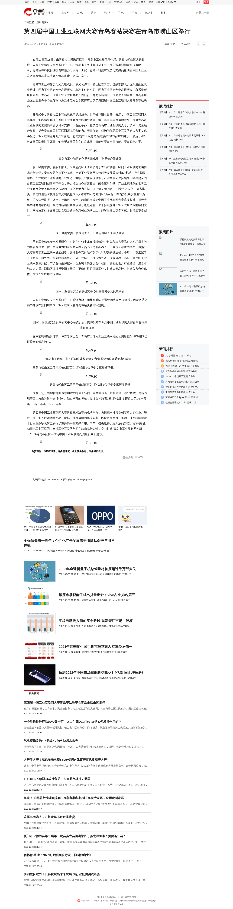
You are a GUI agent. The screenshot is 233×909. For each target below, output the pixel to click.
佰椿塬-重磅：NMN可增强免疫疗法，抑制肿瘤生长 (58, 855)
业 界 (51, 12)
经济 (79, 2)
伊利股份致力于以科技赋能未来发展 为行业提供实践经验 (62, 874)
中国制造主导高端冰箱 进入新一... (182, 392)
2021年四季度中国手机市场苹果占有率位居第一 (96, 647)
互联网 (65, 12)
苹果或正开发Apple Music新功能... (182, 397)
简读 (151, 2)
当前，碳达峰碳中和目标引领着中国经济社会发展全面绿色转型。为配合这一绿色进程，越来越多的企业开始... (85, 880)
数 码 (107, 12)
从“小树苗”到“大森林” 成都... (179, 355)
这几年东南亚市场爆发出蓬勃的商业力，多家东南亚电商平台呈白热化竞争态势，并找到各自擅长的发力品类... (85, 784)
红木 (136, 2)
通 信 (93, 12)
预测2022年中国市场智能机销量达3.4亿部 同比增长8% (101, 673)
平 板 (134, 12)
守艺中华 (118, 2)
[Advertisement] (77, 497)
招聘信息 (114, 901)
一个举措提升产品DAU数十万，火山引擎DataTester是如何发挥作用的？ (72, 721)
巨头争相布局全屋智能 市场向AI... (182, 371)
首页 (27, 2)
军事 (42, 2)
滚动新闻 (41, 22)
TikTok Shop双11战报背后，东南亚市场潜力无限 (57, 778)
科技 (64, 2)
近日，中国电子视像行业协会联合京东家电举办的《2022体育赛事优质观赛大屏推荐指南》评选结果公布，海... (86, 765)
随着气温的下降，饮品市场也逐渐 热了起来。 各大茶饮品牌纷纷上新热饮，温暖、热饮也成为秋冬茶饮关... (84, 746)
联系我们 (105, 901)
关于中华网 (86, 901)
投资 (94, 2)
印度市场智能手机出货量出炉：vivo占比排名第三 (97, 595)
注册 (198, 2)
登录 (206, 2)
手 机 (121, 12)
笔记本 (149, 12)
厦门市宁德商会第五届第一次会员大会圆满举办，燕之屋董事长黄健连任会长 (75, 836)
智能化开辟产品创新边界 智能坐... (182, 387)
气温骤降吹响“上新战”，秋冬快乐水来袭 (51, 740)
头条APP (172, 2)
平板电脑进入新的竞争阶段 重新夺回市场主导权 (96, 621)
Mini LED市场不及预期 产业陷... (181, 376)
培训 (101, 2)
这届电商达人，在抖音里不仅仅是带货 (49, 817)
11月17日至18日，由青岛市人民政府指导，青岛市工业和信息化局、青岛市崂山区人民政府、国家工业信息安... (86, 708)
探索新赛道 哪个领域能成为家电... (182, 360)
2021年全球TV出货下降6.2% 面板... (183, 366)
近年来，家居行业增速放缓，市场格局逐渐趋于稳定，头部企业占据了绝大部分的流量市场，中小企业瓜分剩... (85, 804)
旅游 (72, 2)
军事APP (160, 2)
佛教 (128, 2)
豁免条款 (132, 901)
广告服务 (96, 901)
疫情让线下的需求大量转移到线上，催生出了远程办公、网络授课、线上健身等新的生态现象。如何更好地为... (85, 727)
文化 (109, 2)
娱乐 (86, 2)
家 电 (80, 12)
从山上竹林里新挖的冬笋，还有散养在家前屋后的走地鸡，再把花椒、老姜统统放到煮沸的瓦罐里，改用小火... (85, 823)
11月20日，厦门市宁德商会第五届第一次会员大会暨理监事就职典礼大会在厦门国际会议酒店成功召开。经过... (86, 842)
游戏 (57, 2)
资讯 (34, 2)
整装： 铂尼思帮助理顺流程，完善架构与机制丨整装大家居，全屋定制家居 (74, 798)
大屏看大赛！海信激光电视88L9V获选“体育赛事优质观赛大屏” (66, 759)
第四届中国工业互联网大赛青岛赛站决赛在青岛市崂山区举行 (64, 702)
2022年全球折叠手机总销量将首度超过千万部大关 (97, 569)
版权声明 (123, 901)
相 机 (163, 12)
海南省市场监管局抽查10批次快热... (183, 381)
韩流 (143, 2)
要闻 (163, 112)
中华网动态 (151, 901)
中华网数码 (34, 12)
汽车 (49, 2)
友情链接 (141, 901)
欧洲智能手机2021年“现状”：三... (181, 402)
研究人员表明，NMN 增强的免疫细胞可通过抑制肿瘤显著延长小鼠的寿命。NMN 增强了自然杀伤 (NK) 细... (84, 861)
